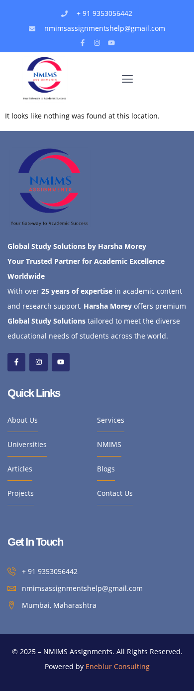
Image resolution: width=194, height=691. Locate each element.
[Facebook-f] (82, 42)
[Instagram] (97, 42)
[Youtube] (111, 42)
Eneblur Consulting (118, 666)
